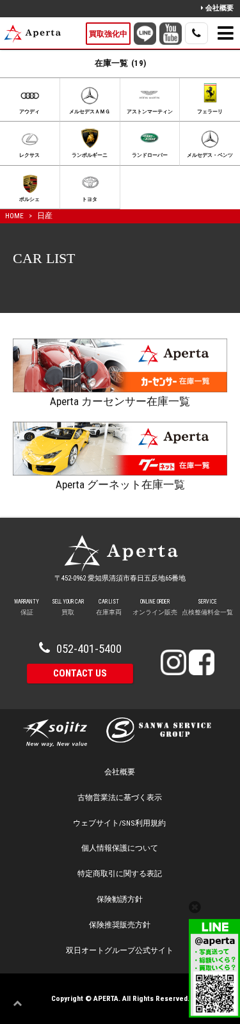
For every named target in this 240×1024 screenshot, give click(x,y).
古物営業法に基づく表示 (119, 797)
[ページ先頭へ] (20, 1003)
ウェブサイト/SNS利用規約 (119, 823)
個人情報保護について (119, 848)
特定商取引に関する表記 (119, 873)
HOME (14, 215)
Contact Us (80, 673)
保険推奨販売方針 (119, 924)
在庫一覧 (120, 63)
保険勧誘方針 (120, 899)
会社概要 (219, 8)
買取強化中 (108, 33)
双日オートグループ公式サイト (119, 950)
